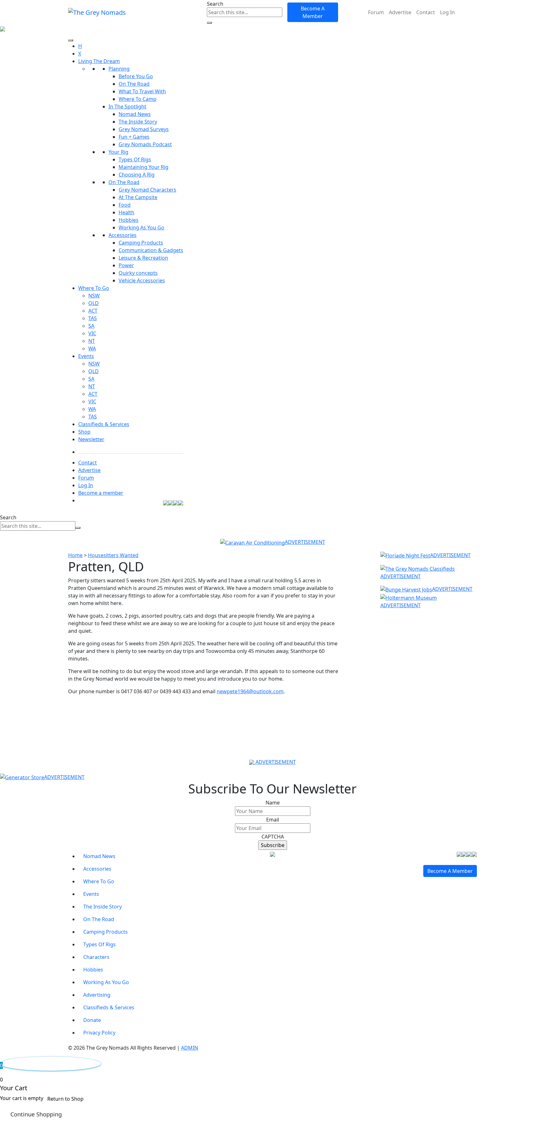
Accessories (122, 235)
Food (125, 204)
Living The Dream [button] (99, 61)
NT (91, 340)
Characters (96, 957)
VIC (92, 333)
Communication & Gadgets (151, 250)
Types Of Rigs (135, 159)
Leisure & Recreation (143, 257)
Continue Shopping (36, 1114)
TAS (92, 318)
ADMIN (189, 1047)
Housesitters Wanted (113, 555)
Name (273, 802)
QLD (93, 303)
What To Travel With (142, 91)
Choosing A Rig (137, 174)
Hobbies (128, 219)
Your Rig (118, 151)
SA (91, 325)
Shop (84, 431)
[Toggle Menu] (70, 40)
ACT (92, 310)
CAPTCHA (272, 836)
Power (126, 265)
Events (86, 356)
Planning (119, 68)
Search (215, 3)
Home (75, 555)
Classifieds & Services (103, 424)
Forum (376, 12)
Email (272, 819)
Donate (92, 1020)
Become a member (100, 492)
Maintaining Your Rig (143, 167)
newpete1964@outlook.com (250, 691)
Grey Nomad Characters (147, 189)
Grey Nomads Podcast (145, 144)
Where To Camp (137, 98)
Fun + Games (134, 136)
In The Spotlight (127, 106)
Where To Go (93, 288)
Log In (447, 12)
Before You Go (136, 76)
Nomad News (135, 114)
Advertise (400, 12)
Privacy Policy (99, 1032)
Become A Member (313, 12)
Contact (425, 12)
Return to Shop (65, 1098)
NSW (94, 295)
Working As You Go (141, 227)
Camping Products (141, 242)
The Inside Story (138, 121)
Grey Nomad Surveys (144, 129)
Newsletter (91, 439)
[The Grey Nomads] (97, 12)
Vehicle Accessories (142, 280)
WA (92, 348)
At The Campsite (138, 197)
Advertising (96, 994)
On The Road (134, 83)
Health (126, 212)
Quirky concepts (138, 272)
